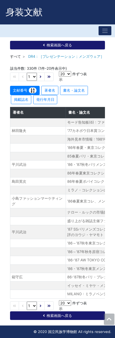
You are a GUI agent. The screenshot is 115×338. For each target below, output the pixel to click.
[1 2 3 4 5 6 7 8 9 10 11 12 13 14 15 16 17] (32, 76)
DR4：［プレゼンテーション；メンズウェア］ (66, 56)
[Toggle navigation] (105, 30)
